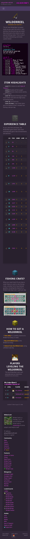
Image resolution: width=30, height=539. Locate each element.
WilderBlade (9, 497)
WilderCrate (9, 469)
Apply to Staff (8, 525)
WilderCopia (9, 504)
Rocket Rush (7, 482)
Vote (5, 516)
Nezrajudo (18, 397)
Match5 (6, 484)
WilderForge (7, 463)
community (16, 425)
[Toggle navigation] (3, 8)
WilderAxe (9, 501)
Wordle (6, 486)
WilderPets (7, 467)
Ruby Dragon (8, 478)
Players (6, 444)
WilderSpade (10, 502)
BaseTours (7, 459)
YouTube (6, 448)
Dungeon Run (8, 476)
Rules (5, 517)
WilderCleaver (10, 510)
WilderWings (10, 508)
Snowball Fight (8, 474)
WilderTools (7, 461)
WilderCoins (7, 465)
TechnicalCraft (19, 394)
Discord (6, 446)
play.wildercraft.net (7, 2)
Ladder (6, 491)
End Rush (7, 480)
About (6, 442)
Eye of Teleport (8, 523)
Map (5, 440)
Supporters (8, 527)
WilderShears (10, 506)
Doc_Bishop (18, 390)
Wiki (5, 521)
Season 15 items (9, 455)
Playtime (8, 493)
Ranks (6, 519)
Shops (6, 457)
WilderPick (9, 495)
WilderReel (9, 499)
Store (7, 450)
